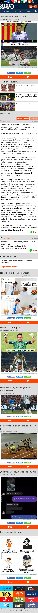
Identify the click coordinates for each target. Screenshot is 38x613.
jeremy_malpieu (6, 535)
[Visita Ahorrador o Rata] (19, 605)
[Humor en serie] (25, 1)
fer (3, 393)
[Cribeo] (22, 1)
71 (11, 582)
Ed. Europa (19, 609)
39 (11, 421)
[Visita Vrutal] (31, 599)
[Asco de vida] (1, 1)
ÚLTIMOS (6, 11)
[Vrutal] (19, 1)
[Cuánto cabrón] (15, 1)
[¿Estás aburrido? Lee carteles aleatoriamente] (20, 11)
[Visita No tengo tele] (31, 605)
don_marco (7, 121)
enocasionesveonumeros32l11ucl (11, 276)
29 (11, 77)
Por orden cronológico (23, 118)
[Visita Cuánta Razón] (19, 588)
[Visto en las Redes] (8, 1)
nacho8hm (5, 330)
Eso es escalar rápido (10, 327)
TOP (15, 11)
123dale (4, 431)
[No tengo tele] (32, 1)
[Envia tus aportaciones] (36, 11)
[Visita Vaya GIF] (6, 605)
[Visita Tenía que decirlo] (6, 599)
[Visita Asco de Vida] (31, 588)
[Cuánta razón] (5, 1)
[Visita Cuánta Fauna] (19, 594)
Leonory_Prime (8, 238)
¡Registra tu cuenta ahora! (10, 267)
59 (11, 381)
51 (11, 527)
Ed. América (27, 609)
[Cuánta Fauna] (29, 1)
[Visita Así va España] (6, 594)
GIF (19, 405)
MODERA (27, 11)
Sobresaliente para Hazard (13, 16)
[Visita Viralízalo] (6, 588)
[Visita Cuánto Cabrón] (19, 599)
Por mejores (34, 118)
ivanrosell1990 (6, 19)
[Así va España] (12, 1)
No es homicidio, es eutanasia (14, 272)
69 (11, 322)
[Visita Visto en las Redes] (31, 594)
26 (11, 467)
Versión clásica (23, 610)
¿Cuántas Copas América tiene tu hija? (18, 471)
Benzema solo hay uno (11, 532)
